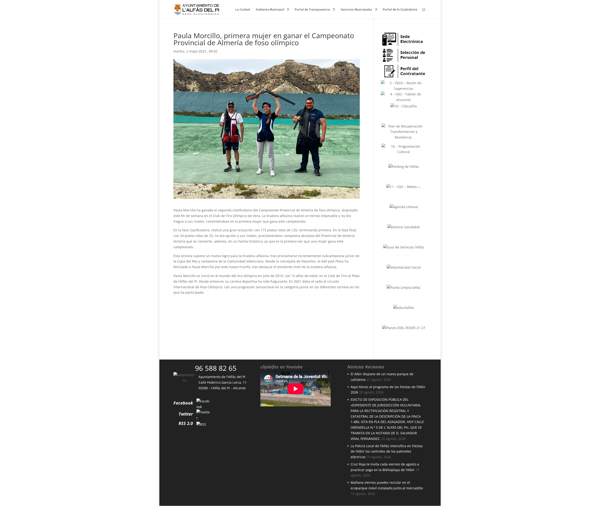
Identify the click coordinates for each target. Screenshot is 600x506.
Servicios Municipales (356, 9)
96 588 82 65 (215, 368)
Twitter (186, 414)
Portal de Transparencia (312, 9)
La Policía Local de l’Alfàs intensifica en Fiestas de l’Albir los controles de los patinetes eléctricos (387, 451)
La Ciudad (242, 9)
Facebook (183, 403)
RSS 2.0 (186, 423)
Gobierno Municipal (270, 9)
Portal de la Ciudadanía (400, 9)
